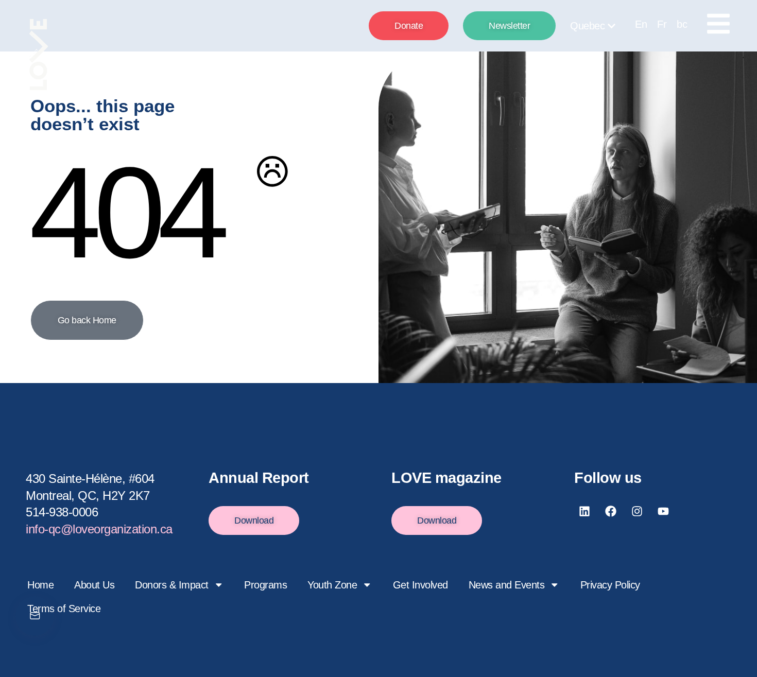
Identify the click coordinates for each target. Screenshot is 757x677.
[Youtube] (663, 511)
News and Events (507, 585)
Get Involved (420, 585)
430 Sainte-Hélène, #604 (90, 478)
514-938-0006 (62, 512)
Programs (265, 585)
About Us (94, 585)
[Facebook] (610, 511)
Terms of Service (63, 608)
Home (40, 585)
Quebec (587, 25)
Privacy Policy (610, 585)
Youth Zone (332, 585)
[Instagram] (637, 511)
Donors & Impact (172, 585)
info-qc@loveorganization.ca (99, 529)
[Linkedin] (584, 511)
